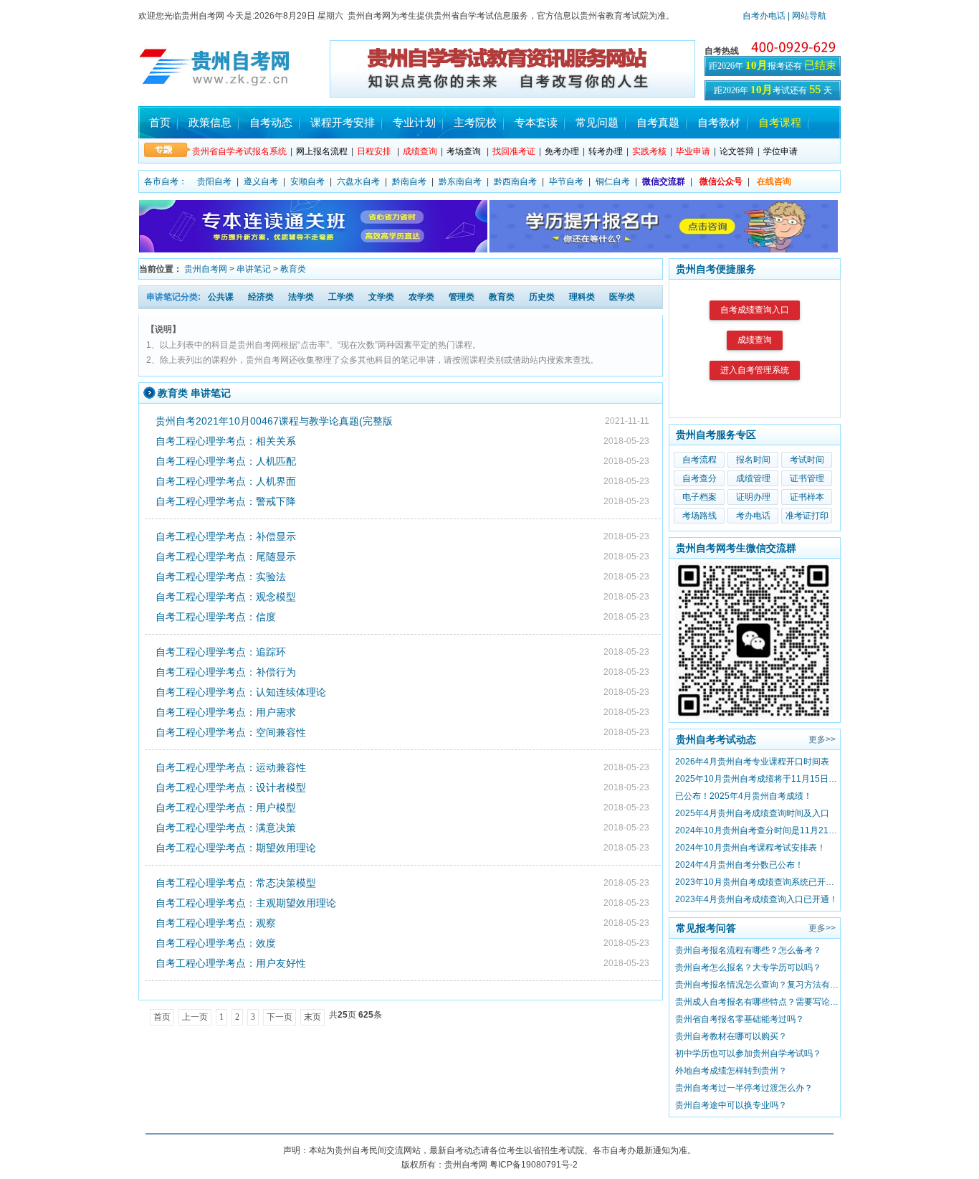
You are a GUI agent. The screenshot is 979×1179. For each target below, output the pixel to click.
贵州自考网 (205, 269)
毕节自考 (566, 181)
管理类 (461, 297)
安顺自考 (307, 181)
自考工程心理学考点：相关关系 (226, 441)
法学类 (301, 297)
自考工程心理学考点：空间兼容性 (231, 732)
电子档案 (699, 497)
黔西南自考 (515, 181)
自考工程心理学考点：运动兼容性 (231, 767)
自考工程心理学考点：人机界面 (226, 481)
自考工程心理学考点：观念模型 (226, 596)
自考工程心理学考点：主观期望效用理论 (246, 903)
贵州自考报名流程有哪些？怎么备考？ (748, 950)
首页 (160, 122)
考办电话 (753, 516)
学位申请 (780, 151)
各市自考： (165, 181)
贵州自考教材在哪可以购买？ (731, 1036)
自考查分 (699, 478)
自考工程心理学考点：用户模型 (226, 807)
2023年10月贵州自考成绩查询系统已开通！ (757, 882)
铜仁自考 (613, 181)
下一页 (279, 1017)
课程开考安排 (342, 122)
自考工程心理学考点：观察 (216, 923)
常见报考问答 (706, 928)
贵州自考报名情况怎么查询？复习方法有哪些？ (757, 985)
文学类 (381, 297)
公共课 (221, 297)
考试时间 (807, 460)
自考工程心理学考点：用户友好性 (231, 963)
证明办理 (753, 497)
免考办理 (562, 151)
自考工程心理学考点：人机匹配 (226, 461)
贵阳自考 (214, 181)
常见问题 (597, 122)
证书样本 (807, 497)
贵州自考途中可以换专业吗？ (731, 1105)
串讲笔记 (254, 269)
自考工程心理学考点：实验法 (221, 576)
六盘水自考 (358, 181)
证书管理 (807, 478)
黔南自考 (409, 181)
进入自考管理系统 (754, 370)
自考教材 (718, 122)
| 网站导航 (805, 16)
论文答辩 (737, 151)
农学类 (421, 297)
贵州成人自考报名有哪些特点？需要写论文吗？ (757, 1002)
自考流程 (699, 460)
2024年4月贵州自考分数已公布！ (739, 865)
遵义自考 (261, 181)
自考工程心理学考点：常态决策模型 (236, 883)
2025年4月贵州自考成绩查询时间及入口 (752, 813)
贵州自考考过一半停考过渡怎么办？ (744, 1088)
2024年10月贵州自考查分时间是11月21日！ (757, 830)
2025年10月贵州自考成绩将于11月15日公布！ (757, 779)
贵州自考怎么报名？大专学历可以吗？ (748, 967)
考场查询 (463, 151)
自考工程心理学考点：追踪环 (221, 652)
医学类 (622, 297)
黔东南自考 (460, 181)
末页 (312, 1017)
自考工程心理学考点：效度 (216, 943)
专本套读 (536, 122)
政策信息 (209, 122)
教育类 (293, 269)
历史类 (542, 297)
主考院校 (475, 122)
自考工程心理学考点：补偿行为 (226, 672)
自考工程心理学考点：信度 (216, 616)
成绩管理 (753, 478)
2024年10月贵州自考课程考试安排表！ (750, 848)
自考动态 (270, 122)
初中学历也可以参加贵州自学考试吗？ (748, 1053)
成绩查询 (754, 340)
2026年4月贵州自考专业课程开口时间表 (752, 762)
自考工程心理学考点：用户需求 (226, 712)
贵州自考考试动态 (716, 739)
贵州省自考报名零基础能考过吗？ (739, 1019)
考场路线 (699, 516)
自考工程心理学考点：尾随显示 (226, 556)
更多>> (822, 739)
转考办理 (605, 151)
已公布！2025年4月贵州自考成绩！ (743, 796)
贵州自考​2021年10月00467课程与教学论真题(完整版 (274, 421)
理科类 (582, 297)
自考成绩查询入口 (754, 310)
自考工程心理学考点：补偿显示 (226, 536)
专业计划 (414, 122)
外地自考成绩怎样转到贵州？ (731, 1071)
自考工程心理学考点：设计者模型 (231, 787)
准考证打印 (806, 516)
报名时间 (753, 460)
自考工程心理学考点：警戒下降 (226, 501)
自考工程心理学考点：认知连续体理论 (241, 692)
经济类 (261, 297)
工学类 (341, 297)
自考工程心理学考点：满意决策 (226, 827)
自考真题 (657, 122)
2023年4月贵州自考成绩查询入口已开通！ (756, 899)
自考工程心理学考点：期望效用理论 (236, 847)
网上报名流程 (322, 151)
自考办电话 (763, 16)
